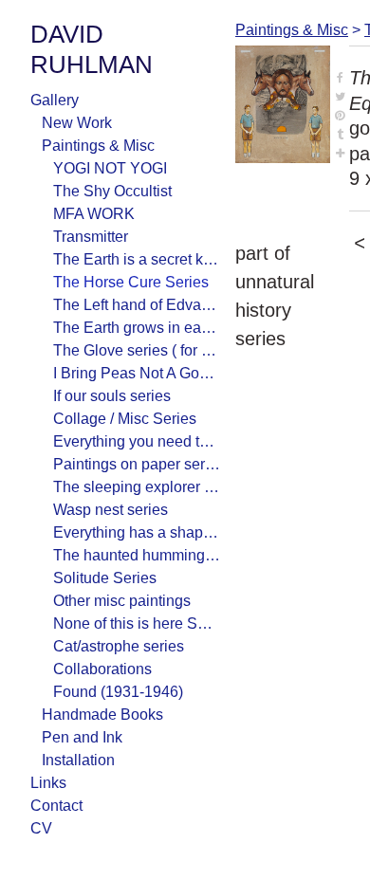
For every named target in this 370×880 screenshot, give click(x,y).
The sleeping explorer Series (136, 487)
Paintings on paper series (136, 464)
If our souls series (112, 396)
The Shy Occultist (112, 191)
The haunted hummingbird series (136, 555)
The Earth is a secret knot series (136, 259)
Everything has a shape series (136, 532)
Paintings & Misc (98, 146)
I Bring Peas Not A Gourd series (136, 373)
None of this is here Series (136, 623)
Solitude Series (105, 578)
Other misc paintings (122, 601)
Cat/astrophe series (118, 646)
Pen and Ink (82, 737)
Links (48, 783)
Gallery (54, 100)
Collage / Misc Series (124, 419)
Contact (56, 806)
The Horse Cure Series (131, 282)
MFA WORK (94, 214)
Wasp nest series (110, 510)
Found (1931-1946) (118, 692)
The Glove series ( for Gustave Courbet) (136, 350)
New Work (77, 123)
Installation (78, 760)
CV (41, 828)
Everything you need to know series (136, 441)
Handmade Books (102, 714)
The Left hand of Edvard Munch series (136, 305)
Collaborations (102, 669)
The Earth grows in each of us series (136, 328)
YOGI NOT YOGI (110, 168)
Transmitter (90, 237)
